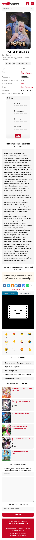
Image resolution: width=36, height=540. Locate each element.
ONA (30, 74)
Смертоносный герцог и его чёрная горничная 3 (18, 375)
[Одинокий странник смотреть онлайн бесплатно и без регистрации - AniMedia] (23, 285)
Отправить (18, 514)
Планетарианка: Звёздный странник (18, 363)
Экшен (8, 63)
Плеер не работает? (18, 290)
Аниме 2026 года (14, 521)
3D (14, 63)
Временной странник (12, 367)
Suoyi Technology (27, 87)
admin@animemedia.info (18, 535)
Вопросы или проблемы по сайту (18, 524)
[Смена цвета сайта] (27, 3)
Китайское (25, 74)
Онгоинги (24, 521)
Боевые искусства (23, 63)
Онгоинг (24, 72)
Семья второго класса (13, 378)
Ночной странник (11, 371)
